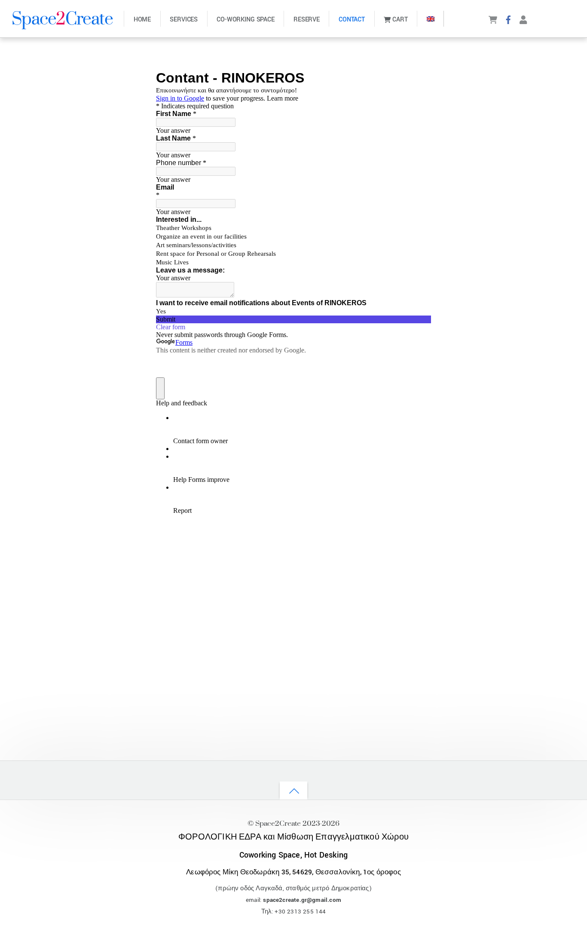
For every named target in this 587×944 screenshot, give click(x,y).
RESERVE (307, 19)
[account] (523, 19)
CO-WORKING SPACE (246, 19)
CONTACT (352, 19)
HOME (142, 19)
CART (399, 19)
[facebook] (508, 19)
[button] (430, 18)
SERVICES (184, 19)
